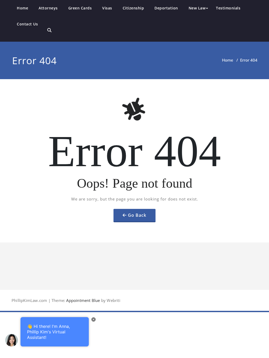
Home (22, 8)
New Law (197, 8)
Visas (107, 8)
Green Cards (80, 8)
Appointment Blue (82, 300)
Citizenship (133, 8)
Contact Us (27, 23)
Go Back (137, 215)
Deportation (166, 8)
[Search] (49, 30)
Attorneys (48, 8)
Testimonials (228, 8)
